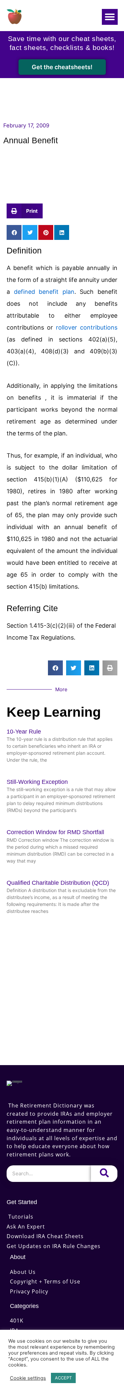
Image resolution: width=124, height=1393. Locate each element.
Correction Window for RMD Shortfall (55, 832)
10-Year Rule (24, 731)
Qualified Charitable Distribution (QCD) (58, 882)
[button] (110, 17)
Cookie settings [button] (28, 1378)
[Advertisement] (62, 176)
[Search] (104, 1173)
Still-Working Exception (37, 782)
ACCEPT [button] (63, 1377)
